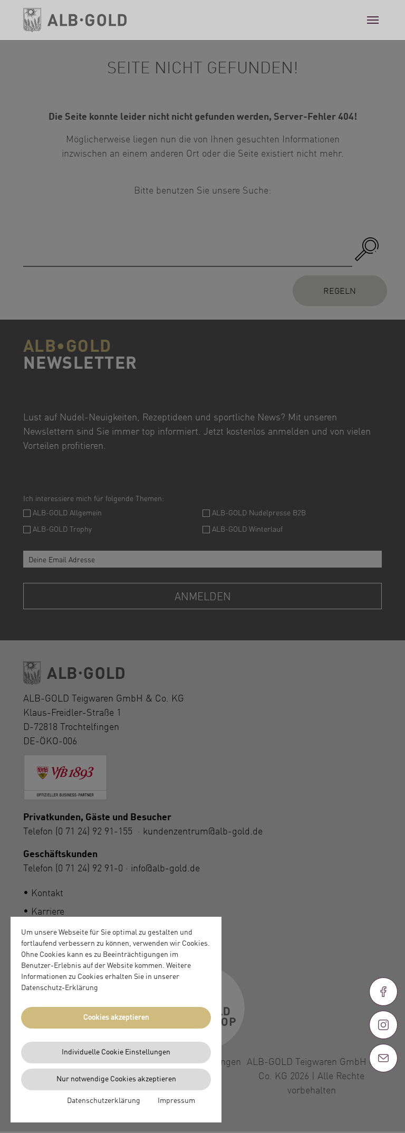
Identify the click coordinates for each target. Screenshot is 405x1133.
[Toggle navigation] (373, 20)
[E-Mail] (383, 1058)
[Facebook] (383, 991)
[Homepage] (75, 20)
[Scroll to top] (383, 1096)
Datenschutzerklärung (103, 1101)
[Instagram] (383, 1025)
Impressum (176, 1101)
